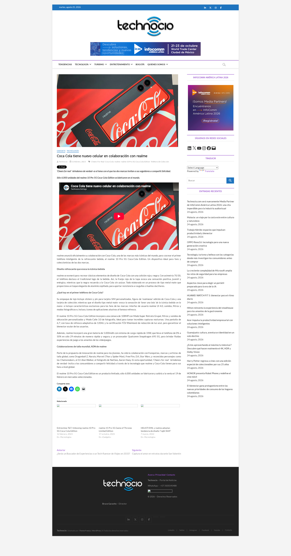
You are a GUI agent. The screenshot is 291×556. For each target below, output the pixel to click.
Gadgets (61, 151)
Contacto (170, 474)
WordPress (96, 530)
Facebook (205, 530)
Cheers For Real (97, 161)
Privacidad (160, 474)
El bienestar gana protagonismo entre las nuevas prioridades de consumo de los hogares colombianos (210, 389)
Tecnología (82, 64)
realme (117, 161)
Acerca (151, 474)
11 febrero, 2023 (78, 161)
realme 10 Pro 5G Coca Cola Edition (135, 161)
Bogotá (140, 64)
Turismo (99, 64)
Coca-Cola (109, 161)
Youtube (217, 530)
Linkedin (171, 530)
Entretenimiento (120, 64)
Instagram (193, 530)
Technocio (63, 161)
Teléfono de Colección (160, 161)
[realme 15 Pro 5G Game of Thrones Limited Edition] (118, 415)
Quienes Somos (156, 64)
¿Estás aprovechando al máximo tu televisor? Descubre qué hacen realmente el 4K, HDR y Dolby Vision (209, 348)
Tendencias (65, 64)
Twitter (181, 530)
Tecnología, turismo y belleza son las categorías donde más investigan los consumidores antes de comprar (210, 258)
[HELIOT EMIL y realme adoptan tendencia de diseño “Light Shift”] (160, 415)
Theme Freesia (85, 530)
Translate (209, 171)
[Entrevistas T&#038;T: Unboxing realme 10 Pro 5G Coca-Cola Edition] (76, 415)
